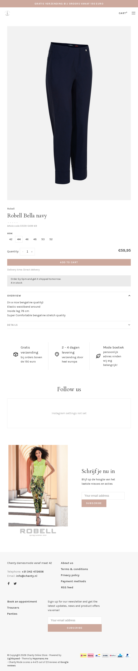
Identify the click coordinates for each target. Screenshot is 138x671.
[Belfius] (112, 656)
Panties (12, 613)
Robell (11, 208)
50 (43, 239)
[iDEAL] (83, 656)
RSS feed (67, 587)
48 (35, 239)
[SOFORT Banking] (91, 656)
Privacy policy (70, 575)
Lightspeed (13, 658)
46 (27, 239)
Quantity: (13, 251)
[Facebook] (8, 583)
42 (10, 239)
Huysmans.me (40, 658)
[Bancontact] (98, 656)
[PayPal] (127, 656)
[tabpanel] (69, 113)
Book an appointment (22, 601)
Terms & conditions (74, 569)
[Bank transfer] (105, 656)
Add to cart (69, 262)
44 (19, 239)
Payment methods (73, 581)
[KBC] (120, 656)
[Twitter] (15, 583)
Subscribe (94, 503)
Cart (123, 13)
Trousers (13, 607)
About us (67, 563)
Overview (14, 295)
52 (51, 239)
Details (12, 324)
